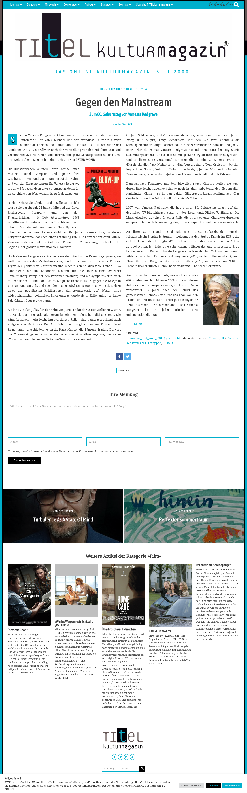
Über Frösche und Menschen (119, 629)
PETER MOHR (138, 324)
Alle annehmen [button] (232, 785)
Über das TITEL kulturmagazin (153, 4)
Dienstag (32, 4)
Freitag (89, 4)
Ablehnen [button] (213, 785)
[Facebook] (212, 4)
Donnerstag (70, 4)
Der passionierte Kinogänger (213, 565)
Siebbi (177, 338)
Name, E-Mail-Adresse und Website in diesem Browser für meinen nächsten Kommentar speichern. (72, 451)
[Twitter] (218, 4)
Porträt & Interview (134, 89)
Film (102, 89)
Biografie (123, 370)
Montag (14, 4)
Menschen (114, 89)
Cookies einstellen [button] (191, 785)
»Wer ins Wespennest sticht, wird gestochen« (74, 623)
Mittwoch (50, 4)
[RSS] (230, 4)
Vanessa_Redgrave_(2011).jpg (149, 338)
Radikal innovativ (160, 631)
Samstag (106, 4)
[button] (142, 769)
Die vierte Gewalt (18, 630)
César (213, 338)
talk (222, 338)
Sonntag (123, 4)
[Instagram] (224, 4)
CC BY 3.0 (169, 343)
